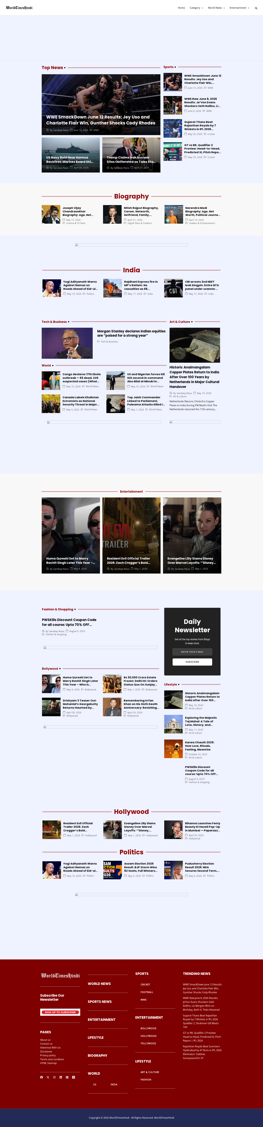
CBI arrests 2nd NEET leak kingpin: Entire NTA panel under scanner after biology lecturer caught (202, 289)
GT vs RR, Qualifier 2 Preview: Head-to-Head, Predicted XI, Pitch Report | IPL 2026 (202, 150)
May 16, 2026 (73, 386)
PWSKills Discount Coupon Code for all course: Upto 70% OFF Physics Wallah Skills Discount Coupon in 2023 (69, 627)
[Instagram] (54, 1077)
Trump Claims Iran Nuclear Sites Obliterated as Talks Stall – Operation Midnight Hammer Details (131, 163)
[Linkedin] (60, 1077)
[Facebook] (41, 1077)
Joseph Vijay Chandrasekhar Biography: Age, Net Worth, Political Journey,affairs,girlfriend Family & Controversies (81, 217)
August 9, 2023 (77, 631)
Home (181, 7)
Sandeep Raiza (60, 130)
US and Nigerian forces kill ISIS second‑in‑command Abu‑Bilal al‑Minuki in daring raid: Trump (146, 379)
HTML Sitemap (48, 1063)
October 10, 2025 (198, 754)
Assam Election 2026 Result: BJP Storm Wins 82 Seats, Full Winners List (140, 869)
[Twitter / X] (48, 1077)
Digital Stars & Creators (140, 223)
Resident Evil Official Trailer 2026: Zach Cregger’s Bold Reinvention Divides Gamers (129, 562)
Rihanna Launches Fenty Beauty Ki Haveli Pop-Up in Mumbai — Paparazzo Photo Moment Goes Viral (202, 830)
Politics (90, 293)
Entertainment (238, 7)
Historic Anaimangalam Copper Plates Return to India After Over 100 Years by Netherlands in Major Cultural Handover (194, 377)
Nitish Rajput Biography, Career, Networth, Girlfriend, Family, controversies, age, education (141, 215)
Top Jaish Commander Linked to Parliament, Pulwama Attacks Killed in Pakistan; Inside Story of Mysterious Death (146, 404)
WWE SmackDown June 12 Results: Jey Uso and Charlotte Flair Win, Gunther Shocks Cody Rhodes (100, 120)
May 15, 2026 (73, 220)
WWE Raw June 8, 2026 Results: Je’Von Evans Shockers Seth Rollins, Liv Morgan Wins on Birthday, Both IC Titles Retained (202, 106)
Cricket (211, 134)
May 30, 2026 (195, 134)
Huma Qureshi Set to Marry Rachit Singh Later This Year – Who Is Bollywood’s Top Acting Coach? (70, 564)
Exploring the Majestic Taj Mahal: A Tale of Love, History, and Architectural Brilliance (201, 723)
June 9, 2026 (194, 111)
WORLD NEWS (99, 983)
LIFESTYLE (96, 1037)
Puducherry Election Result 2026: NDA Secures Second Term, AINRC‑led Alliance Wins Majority (202, 871)
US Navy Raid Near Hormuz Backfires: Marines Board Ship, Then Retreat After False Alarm (70, 161)
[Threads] (73, 1077)
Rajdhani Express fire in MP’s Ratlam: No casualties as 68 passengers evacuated (141, 287)
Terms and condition (52, 1059)
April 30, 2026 (81, 168)
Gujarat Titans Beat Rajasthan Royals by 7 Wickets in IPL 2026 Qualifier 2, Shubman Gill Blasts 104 (202, 129)
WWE (96, 130)
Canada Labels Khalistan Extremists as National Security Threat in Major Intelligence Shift (81, 402)
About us (45, 1040)
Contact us (46, 1043)
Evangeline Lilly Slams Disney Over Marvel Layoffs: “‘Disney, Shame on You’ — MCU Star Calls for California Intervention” (141, 832)
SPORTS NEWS (100, 1001)
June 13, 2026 (81, 130)
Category (195, 7)
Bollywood (90, 689)
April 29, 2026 (134, 712)
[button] (201, 7)
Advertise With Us (50, 1047)
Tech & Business (109, 341)
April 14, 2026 (196, 220)
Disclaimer (46, 1051)
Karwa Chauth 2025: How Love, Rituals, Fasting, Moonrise (199, 745)
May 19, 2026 (74, 294)
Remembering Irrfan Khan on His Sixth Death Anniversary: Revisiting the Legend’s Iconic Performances (141, 708)
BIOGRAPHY (97, 1055)
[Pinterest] (67, 1077)
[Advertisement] (131, 38)
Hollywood (91, 835)
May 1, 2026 (137, 409)
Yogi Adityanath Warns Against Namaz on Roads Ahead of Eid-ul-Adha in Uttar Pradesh (80, 287)
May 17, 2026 (135, 294)
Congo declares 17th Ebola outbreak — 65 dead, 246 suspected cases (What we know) (82, 379)
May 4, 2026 (72, 409)
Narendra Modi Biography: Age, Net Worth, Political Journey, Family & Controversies (203, 213)
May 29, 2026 (195, 157)
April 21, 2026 (141, 168)
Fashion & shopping (56, 634)
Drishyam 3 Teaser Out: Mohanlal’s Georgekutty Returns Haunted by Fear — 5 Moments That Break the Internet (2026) (80, 709)
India (150, 293)
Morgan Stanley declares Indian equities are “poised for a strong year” (131, 333)
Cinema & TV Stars (75, 223)
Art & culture (179, 396)
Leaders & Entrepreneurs (202, 223)
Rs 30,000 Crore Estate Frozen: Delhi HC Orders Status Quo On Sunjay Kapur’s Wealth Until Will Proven (141, 684)
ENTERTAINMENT (102, 1019)
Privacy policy (48, 1055)
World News (215, 7)
